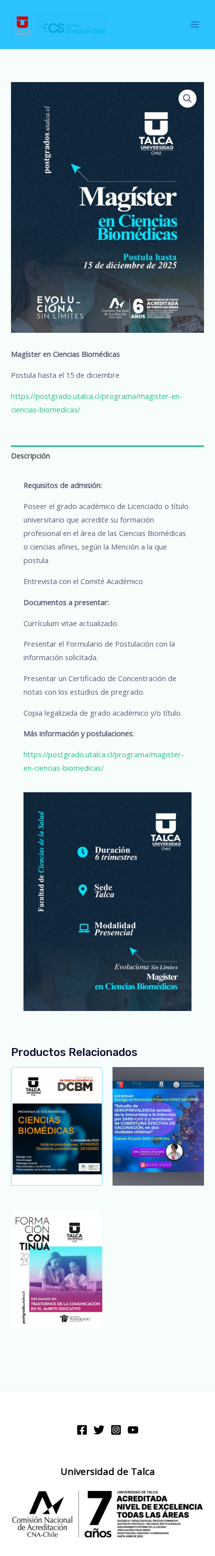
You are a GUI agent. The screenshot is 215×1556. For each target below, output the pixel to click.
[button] (187, 99)
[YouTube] (133, 1429)
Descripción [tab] (30, 455)
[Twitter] (99, 1429)
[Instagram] (116, 1429)
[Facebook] (82, 1429)
